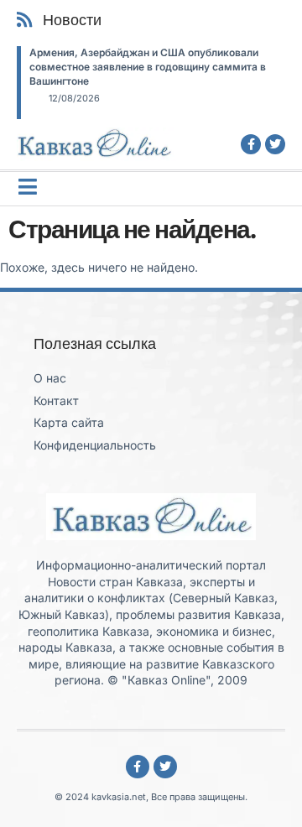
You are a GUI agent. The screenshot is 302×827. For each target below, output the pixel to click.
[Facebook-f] (251, 144)
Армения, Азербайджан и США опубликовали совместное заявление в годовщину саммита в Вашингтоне (147, 66)
